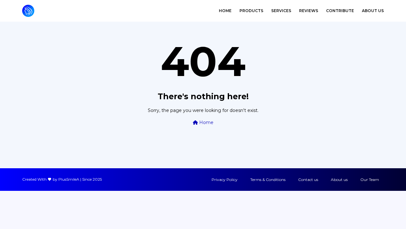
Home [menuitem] (225, 10)
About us (339, 179)
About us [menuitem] (373, 10)
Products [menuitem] (251, 10)
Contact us (308, 179)
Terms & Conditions (267, 179)
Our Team (369, 179)
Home (205, 122)
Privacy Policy (225, 179)
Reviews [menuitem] (308, 10)
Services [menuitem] (281, 10)
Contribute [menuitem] (340, 10)
